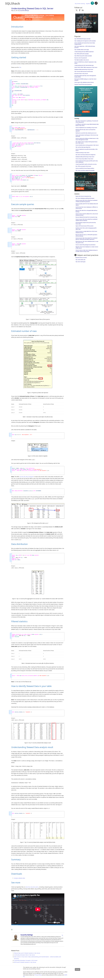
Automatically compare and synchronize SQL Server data (86, 223)
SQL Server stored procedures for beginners (85, 154)
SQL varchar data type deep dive (83, 147)
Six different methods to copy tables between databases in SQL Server (87, 125)
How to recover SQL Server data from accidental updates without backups (86, 219)
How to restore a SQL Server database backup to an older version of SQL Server (87, 250)
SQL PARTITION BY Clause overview (82, 38)
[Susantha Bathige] (15, 940)
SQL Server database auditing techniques (85, 198)
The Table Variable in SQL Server (81, 60)
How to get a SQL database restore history (84, 82)
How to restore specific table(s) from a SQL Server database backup (87, 214)
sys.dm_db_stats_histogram (27, 476)
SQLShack (12, 3)
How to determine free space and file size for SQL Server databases (87, 161)
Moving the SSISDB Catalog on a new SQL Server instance (85, 79)
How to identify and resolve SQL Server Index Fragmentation (84, 43)
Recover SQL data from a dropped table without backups (86, 211)
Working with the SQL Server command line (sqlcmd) (85, 130)
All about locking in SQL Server (82, 152)
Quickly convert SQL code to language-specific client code (86, 228)
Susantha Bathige (24, 10)
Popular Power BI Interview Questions (83, 84)
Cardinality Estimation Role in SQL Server (24, 955)
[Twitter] (62, 935)
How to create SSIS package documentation (85, 244)
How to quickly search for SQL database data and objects (87, 204)
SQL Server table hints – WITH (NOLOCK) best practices (84, 47)
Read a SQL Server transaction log (83, 196)
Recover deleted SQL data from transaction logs (86, 217)
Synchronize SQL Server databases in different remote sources (87, 207)
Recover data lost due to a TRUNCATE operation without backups (86, 235)
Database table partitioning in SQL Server (83, 69)
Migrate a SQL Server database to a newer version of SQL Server (87, 247)
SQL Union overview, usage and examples (85, 170)
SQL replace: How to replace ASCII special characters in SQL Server (87, 142)
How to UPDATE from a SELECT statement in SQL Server (85, 62)
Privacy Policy (38, 975)
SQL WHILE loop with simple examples (83, 55)
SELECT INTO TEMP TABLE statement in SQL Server (85, 67)
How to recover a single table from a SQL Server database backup (86, 232)
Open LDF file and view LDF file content (84, 226)
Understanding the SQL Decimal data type (84, 65)
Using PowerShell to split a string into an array (86, 164)
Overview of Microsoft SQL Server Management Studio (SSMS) (85, 76)
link (20, 67)
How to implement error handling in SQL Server (86, 127)
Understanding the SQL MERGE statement (84, 51)
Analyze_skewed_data (19, 878)
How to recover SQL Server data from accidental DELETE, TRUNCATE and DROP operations (86, 238)
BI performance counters (81, 257)
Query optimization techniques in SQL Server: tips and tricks (87, 135)
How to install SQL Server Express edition (85, 168)
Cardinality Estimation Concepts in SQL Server (25, 960)
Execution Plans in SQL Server (81, 73)
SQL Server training (80, 3)
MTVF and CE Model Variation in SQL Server (25, 962)
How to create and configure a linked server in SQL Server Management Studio (87, 139)
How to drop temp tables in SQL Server (84, 158)
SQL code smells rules (80, 259)
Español (88, 3)
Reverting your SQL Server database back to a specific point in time (87, 242)
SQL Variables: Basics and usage (81, 49)
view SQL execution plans (32, 887)
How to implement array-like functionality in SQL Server (87, 150)
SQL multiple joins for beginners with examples (85, 41)
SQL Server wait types (80, 261)
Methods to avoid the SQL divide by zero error (86, 133)
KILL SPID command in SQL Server (83, 166)
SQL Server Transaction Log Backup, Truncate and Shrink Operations (87, 121)
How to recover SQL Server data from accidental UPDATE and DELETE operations (86, 201)
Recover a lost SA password (80, 58)
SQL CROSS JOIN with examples (81, 53)
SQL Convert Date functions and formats (83, 71)
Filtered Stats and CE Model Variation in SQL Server (27, 953)
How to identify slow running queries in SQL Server (87, 145)
